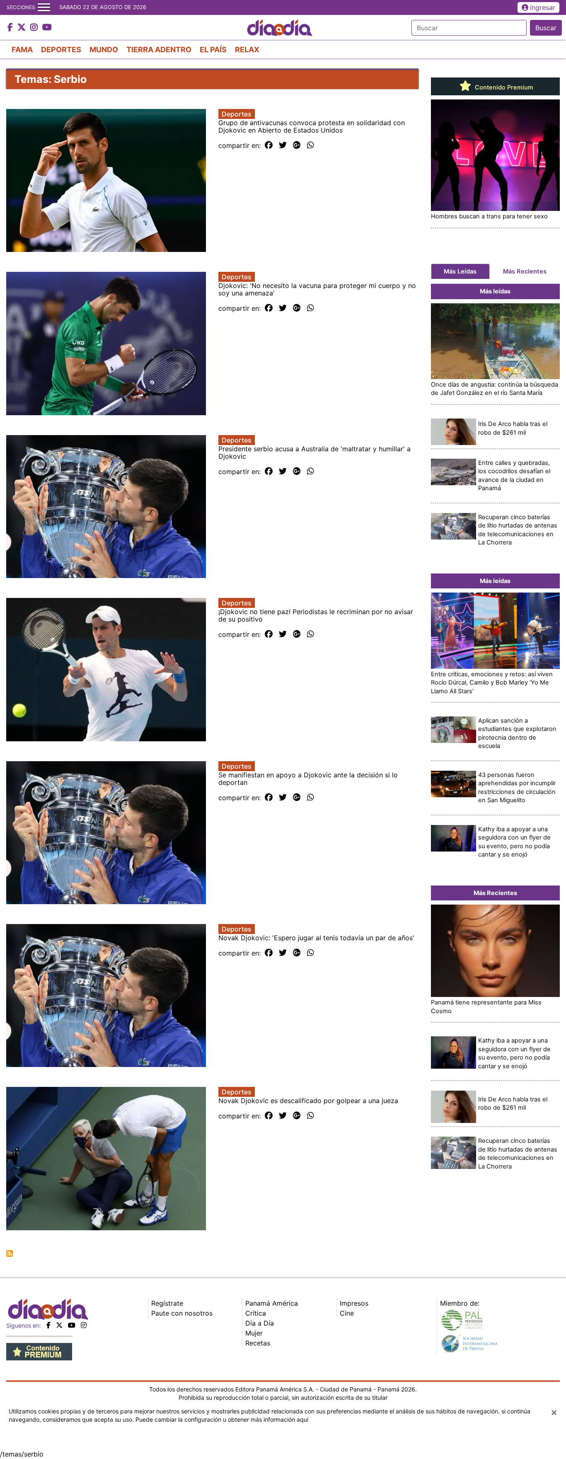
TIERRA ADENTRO (158, 49)
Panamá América (271, 1303)
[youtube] (71, 1325)
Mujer (254, 1333)
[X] (59, 1325)
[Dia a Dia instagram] (35, 28)
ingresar (542, 7)
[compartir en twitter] (283, 145)
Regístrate (167, 1303)
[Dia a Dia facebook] (11, 28)
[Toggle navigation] (44, 7)
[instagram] (84, 1325)
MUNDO (103, 49)
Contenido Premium (503, 87)
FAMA (22, 49)
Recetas (257, 1343)
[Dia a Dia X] (22, 28)
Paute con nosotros (182, 1313)
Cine (347, 1313)
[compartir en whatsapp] (310, 145)
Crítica (255, 1313)
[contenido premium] (39, 1351)
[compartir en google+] (297, 145)
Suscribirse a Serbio (9, 1253)
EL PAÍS (213, 49)
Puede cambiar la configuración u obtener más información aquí (221, 1419)
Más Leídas (460, 271)
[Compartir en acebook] (269, 145)
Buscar (545, 28)
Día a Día (259, 1323)
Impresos (354, 1303)
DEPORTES (61, 49)
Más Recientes (525, 271)
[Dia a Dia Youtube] (47, 28)
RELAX (247, 49)
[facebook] (48, 1325)
